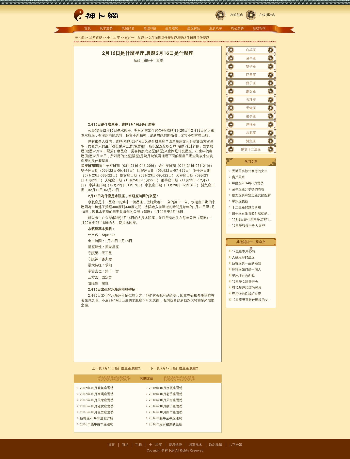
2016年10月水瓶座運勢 (165, 388)
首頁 (87, 28)
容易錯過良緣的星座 (246, 294)
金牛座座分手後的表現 (248, 189)
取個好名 (128, 28)
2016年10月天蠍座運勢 (97, 400)
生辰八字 (215, 28)
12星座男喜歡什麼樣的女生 (251, 300)
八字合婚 (235, 445)
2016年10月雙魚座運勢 (97, 388)
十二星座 (113, 38)
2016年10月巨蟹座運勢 (97, 412)
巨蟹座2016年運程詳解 (96, 418)
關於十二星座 (134, 38)
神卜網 (79, 38)
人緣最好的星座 (243, 257)
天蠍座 (251, 108)
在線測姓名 (267, 15)
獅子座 (251, 83)
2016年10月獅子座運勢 (165, 406)
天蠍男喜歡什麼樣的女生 (250, 171)
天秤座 (251, 100)
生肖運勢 (171, 28)
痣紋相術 (259, 28)
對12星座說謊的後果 (246, 288)
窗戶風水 (238, 177)
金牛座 (251, 58)
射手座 (251, 116)
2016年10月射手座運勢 (165, 394)
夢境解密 (175, 445)
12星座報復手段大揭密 (248, 225)
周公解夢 (237, 28)
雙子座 (251, 66)
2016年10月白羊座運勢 (165, 412)
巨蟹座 (251, 75)
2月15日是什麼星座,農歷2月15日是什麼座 (133, 368)
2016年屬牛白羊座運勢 (96, 424)
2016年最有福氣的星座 (165, 424)
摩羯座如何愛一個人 (246, 269)
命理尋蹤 (149, 28)
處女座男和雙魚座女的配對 (251, 195)
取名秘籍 (215, 445)
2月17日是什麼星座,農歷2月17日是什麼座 (191, 368)
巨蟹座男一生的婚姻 (246, 263)
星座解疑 (193, 28)
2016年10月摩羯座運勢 (97, 394)
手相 (138, 445)
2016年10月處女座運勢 (97, 406)
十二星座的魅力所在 (246, 207)
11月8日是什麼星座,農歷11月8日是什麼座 (262, 219)
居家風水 (195, 445)
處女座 (251, 91)
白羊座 (251, 50)
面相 (125, 445)
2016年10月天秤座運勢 (165, 400)
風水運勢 (106, 28)
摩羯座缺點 (240, 201)
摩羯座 (251, 124)
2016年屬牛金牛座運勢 (165, 418)
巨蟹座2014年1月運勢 (248, 183)
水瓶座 (251, 133)
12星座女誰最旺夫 (245, 281)
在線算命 (236, 15)
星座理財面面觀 (243, 275)
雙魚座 (251, 141)
